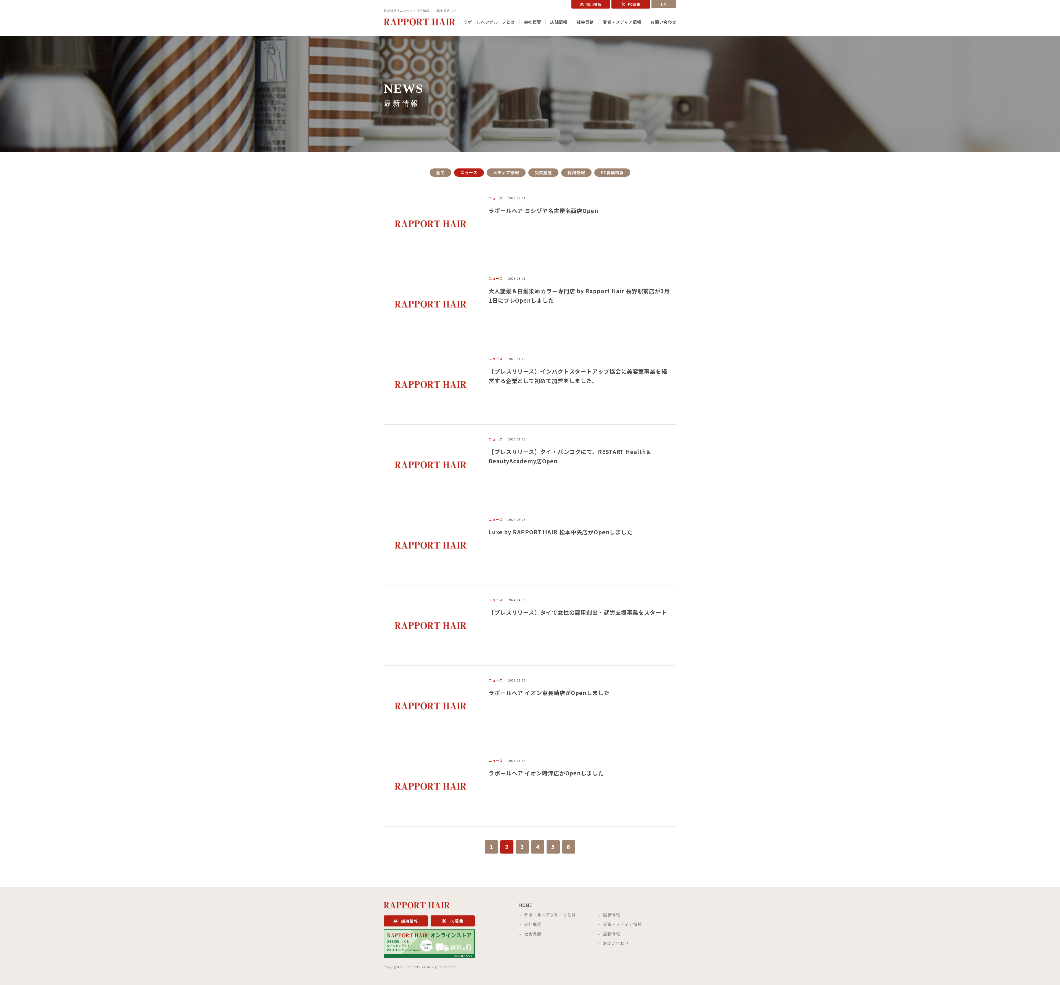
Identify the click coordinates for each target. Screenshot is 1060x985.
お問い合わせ (663, 22)
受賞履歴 (543, 172)
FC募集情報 (612, 172)
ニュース (469, 172)
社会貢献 (585, 22)
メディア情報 (506, 172)
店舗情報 (558, 22)
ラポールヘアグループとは (489, 22)
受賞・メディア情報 (622, 22)
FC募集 (634, 4)
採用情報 (594, 4)
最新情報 (612, 934)
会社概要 (532, 22)
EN (664, 4)
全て (440, 172)
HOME (525, 905)
